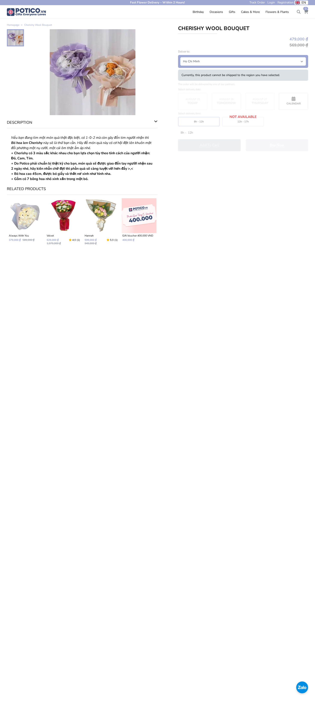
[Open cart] (306, 12)
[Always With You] (25, 223)
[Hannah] (101, 223)
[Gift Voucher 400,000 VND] (139, 223)
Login (271, 2)
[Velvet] (63, 223)
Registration (286, 2)
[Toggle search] (299, 12)
